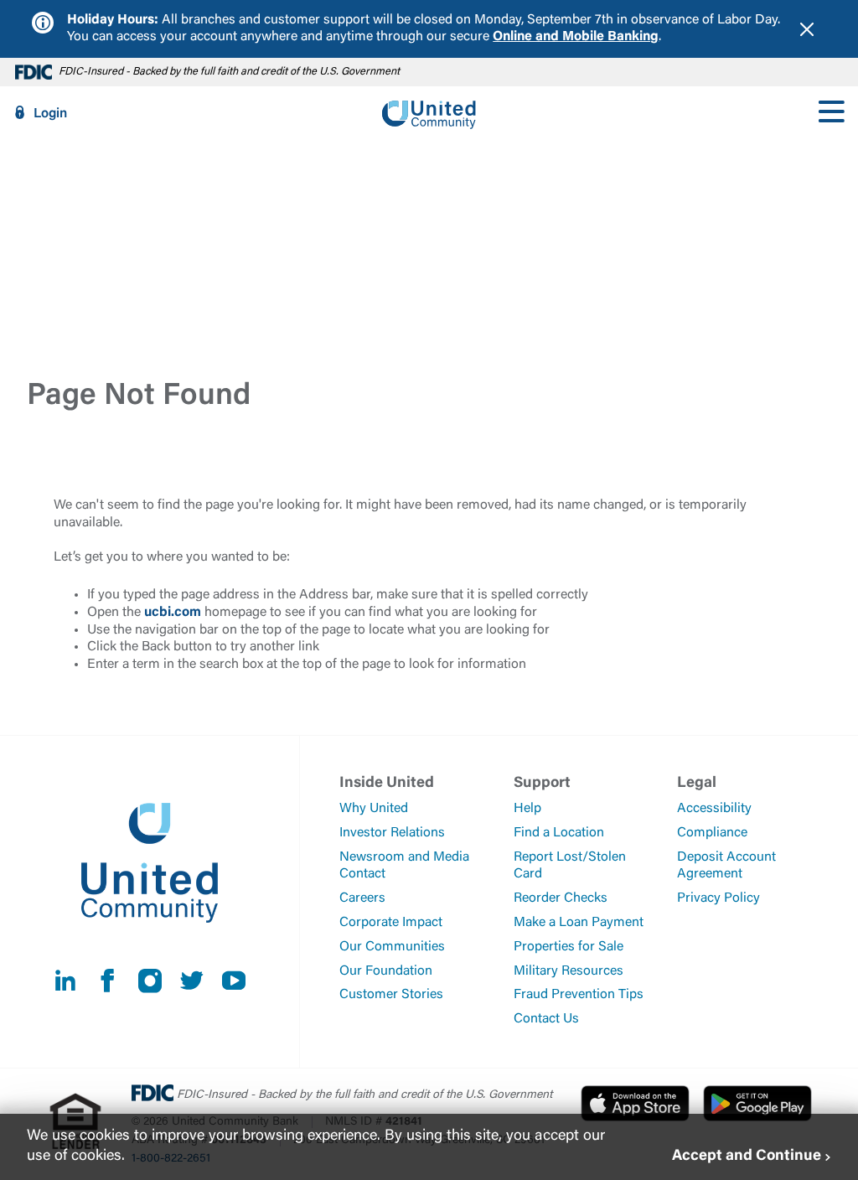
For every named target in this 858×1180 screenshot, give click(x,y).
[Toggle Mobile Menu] (831, 113)
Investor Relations (392, 833)
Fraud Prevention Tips (579, 994)
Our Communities (392, 947)
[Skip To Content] (23, 6)
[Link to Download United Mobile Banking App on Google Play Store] (757, 1103)
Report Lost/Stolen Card (570, 866)
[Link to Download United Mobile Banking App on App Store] (635, 1103)
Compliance (712, 833)
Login (50, 114)
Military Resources (568, 971)
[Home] (429, 113)
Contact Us (546, 1019)
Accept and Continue (746, 1156)
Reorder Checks (560, 898)
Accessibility (714, 808)
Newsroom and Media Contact (404, 866)
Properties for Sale (568, 947)
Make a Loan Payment (579, 922)
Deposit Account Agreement (726, 866)
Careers (362, 898)
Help (527, 808)
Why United (373, 808)
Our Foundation (385, 971)
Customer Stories (391, 994)
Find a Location (559, 833)
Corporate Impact (390, 922)
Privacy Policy (718, 898)
